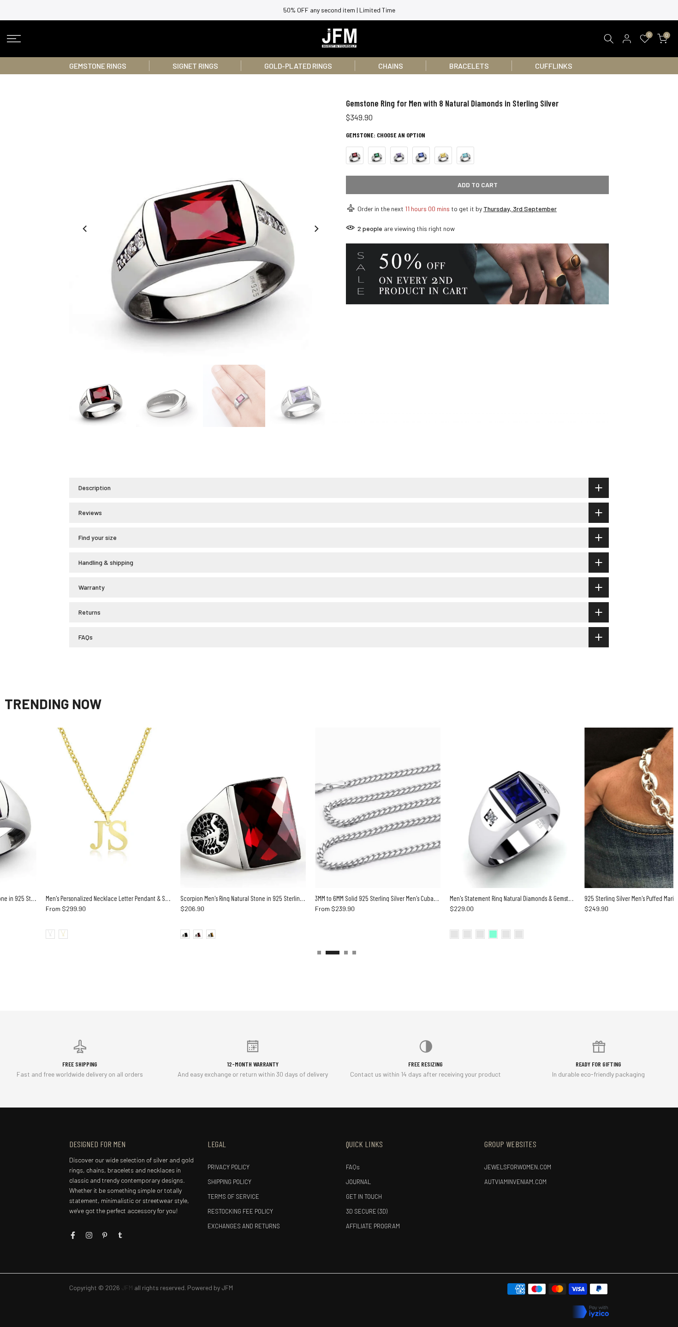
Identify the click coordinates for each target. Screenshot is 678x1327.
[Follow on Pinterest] (104, 1235)
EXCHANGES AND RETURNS (244, 1226)
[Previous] (85, 228)
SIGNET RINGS (195, 65)
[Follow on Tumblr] (120, 1235)
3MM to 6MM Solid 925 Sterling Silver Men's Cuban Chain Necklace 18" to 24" (367, 898)
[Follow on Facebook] (73, 1235)
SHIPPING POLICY (229, 1181)
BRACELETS (469, 65)
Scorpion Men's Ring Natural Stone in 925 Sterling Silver (209, 898)
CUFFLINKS (553, 65)
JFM (227, 1287)
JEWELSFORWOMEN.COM (517, 1167)
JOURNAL (358, 1181)
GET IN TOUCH (364, 1196)
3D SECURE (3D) (366, 1211)
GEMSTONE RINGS (97, 65)
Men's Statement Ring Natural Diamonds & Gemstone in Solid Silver (490, 898)
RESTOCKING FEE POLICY (240, 1211)
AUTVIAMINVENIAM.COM (515, 1181)
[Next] (316, 228)
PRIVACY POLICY (229, 1167)
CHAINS (390, 65)
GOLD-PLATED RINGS (298, 65)
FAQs (353, 1167)
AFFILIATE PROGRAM (373, 1226)
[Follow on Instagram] (89, 1235)
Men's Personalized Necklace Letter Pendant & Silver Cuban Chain (86, 898)
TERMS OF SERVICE (233, 1196)
